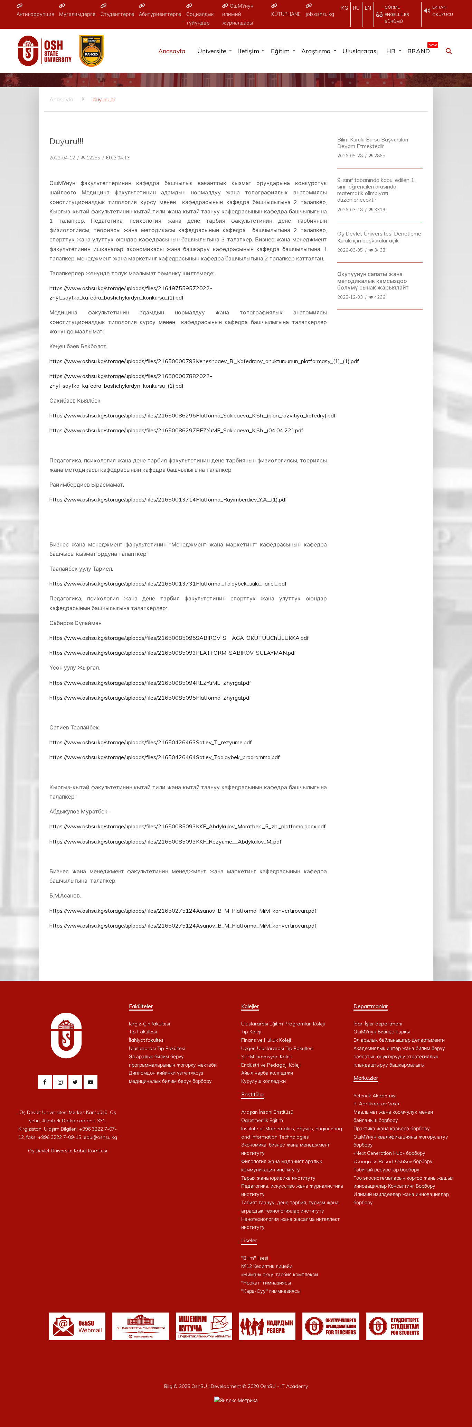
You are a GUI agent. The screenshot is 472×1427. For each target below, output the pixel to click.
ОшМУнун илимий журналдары (237, 14)
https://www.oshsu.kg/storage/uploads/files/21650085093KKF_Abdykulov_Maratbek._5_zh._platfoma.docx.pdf (187, 826)
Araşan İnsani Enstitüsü (267, 1112)
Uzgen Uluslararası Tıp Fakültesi (277, 1048)
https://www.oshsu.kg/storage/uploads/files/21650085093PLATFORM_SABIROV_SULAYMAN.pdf (172, 652)
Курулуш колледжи (263, 1081)
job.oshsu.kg (320, 14)
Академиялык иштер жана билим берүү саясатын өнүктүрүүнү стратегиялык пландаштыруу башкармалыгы (399, 1056)
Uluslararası (360, 51)
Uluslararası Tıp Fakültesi (157, 1048)
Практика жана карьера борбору (391, 1128)
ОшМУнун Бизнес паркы (381, 1032)
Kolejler (250, 1006)
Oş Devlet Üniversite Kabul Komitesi (67, 1151)
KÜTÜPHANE (286, 14)
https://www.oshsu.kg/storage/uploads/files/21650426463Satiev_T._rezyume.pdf (150, 742)
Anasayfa (172, 51)
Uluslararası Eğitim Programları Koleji (283, 1024)
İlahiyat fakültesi (146, 1040)
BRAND (420, 49)
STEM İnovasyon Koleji (266, 1056)
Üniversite (211, 51)
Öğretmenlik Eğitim (262, 1120)
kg (344, 8)
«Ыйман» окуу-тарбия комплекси (279, 1274)
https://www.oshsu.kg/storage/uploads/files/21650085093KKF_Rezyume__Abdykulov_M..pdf (165, 841)
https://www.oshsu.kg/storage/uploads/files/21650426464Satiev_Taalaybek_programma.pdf (164, 757)
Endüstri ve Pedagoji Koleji (271, 1065)
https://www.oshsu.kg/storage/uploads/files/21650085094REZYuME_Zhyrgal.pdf (150, 682)
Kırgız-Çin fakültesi (149, 1024)
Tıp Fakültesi (143, 1032)
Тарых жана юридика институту (278, 1178)
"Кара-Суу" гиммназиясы (271, 1291)
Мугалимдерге (77, 14)
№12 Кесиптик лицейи (266, 1266)
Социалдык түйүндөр (200, 18)
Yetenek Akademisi (374, 1096)
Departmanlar (370, 1006)
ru (356, 8)
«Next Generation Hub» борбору (389, 1153)
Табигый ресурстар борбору (386, 1170)
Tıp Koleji (251, 1032)
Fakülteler (141, 1006)
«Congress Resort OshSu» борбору (393, 1161)
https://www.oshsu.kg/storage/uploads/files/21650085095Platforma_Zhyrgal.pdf (150, 697)
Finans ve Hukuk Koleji (266, 1040)
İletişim (248, 51)
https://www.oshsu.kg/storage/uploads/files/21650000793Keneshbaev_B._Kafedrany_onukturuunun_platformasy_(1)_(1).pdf (204, 361)
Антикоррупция (35, 14)
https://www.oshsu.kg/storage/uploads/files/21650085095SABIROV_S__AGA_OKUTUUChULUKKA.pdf (179, 637)
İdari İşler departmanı (377, 1024)
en (368, 8)
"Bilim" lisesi (254, 1258)
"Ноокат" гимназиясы (266, 1283)
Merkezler (365, 1077)
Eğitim (280, 51)
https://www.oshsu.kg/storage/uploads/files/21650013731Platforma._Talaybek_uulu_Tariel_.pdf (168, 583)
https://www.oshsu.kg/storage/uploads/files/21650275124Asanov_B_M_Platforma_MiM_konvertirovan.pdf (183, 910)
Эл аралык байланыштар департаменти (399, 1040)
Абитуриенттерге (160, 14)
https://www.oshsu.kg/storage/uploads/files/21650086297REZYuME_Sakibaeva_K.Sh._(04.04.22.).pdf (176, 430)
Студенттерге (117, 14)
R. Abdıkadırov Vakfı (376, 1104)
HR (391, 51)
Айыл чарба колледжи (267, 1073)
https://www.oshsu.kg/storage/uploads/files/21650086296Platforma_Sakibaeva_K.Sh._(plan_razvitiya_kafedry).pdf (192, 415)
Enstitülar (252, 1094)
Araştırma (316, 51)
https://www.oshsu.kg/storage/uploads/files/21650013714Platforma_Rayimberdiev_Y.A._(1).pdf (168, 499)
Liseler (249, 1240)
